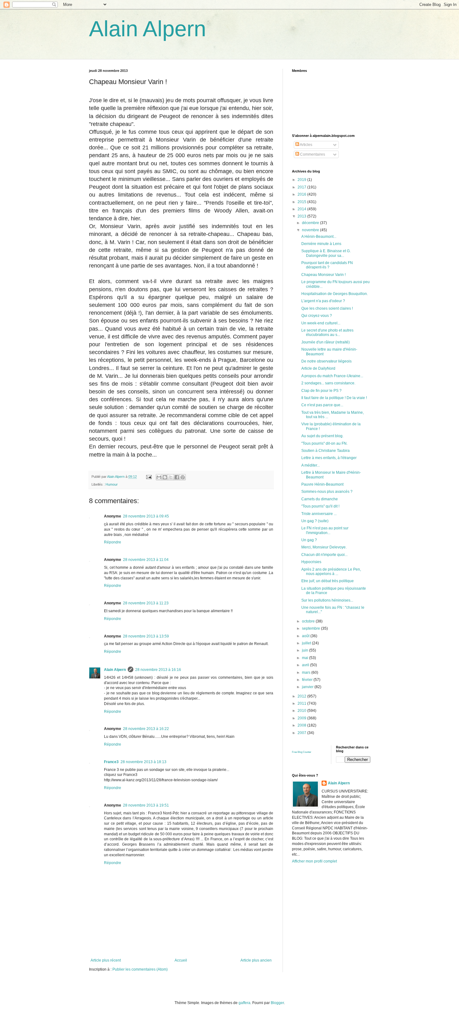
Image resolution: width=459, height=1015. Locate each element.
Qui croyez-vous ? (316, 315)
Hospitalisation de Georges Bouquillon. (334, 294)
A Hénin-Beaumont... (318, 236)
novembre (311, 230)
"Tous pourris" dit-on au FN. (324, 443)
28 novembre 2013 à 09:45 (146, 516)
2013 (302, 216)
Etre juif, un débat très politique (327, 581)
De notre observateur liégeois (326, 361)
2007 (302, 733)
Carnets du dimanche (319, 499)
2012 (302, 696)
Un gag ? (309, 540)
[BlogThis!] (165, 477)
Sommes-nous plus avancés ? (327, 491)
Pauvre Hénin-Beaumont (322, 484)
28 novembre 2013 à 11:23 (146, 603)
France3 (111, 762)
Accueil (181, 960)
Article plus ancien (256, 960)
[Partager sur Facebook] (177, 477)
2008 (302, 725)
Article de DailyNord (318, 368)
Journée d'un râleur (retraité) (325, 342)
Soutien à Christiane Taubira (325, 450)
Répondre (112, 542)
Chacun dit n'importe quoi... (324, 554)
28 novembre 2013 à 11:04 (146, 560)
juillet (307, 643)
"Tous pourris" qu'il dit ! (320, 506)
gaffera (244, 1003)
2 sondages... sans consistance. (328, 383)
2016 (302, 194)
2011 (302, 703)
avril (306, 665)
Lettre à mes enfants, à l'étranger (329, 458)
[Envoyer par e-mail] (159, 477)
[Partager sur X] (171, 477)
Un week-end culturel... (320, 323)
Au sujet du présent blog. (322, 436)
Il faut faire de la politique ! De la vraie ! (334, 398)
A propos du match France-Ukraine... (332, 376)
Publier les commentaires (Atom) (140, 969)
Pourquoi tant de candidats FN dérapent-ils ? (327, 265)
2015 (302, 202)
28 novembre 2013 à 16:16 (158, 670)
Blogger (277, 1003)
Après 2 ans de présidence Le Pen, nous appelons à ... (331, 571)
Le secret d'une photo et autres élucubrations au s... (327, 332)
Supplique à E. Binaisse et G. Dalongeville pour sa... (326, 253)
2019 (302, 180)
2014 (302, 209)
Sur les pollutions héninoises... (327, 600)
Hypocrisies (311, 562)
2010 (302, 710)
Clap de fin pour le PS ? (321, 390)
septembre (311, 628)
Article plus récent (106, 960)
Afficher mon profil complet (314, 861)
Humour (112, 484)
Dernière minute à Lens (321, 244)
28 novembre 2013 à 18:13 (143, 762)
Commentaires (312, 154)
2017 (302, 187)
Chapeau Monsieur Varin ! (323, 274)
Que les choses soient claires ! (327, 308)
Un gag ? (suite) (314, 521)
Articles (305, 144)
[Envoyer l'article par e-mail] (149, 476)
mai (305, 658)
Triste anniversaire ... (319, 514)
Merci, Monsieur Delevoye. (324, 547)
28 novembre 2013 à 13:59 (146, 636)
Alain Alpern (147, 29)
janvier (308, 687)
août (306, 636)
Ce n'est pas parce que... (322, 405)
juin (305, 650)
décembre (311, 223)
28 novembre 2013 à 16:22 (146, 729)
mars (306, 672)
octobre (309, 621)
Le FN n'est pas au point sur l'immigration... (324, 530)
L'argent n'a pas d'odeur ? (323, 301)
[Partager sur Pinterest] (183, 477)
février (307, 680)
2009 (302, 718)
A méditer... (310, 465)
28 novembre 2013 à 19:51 (146, 805)
